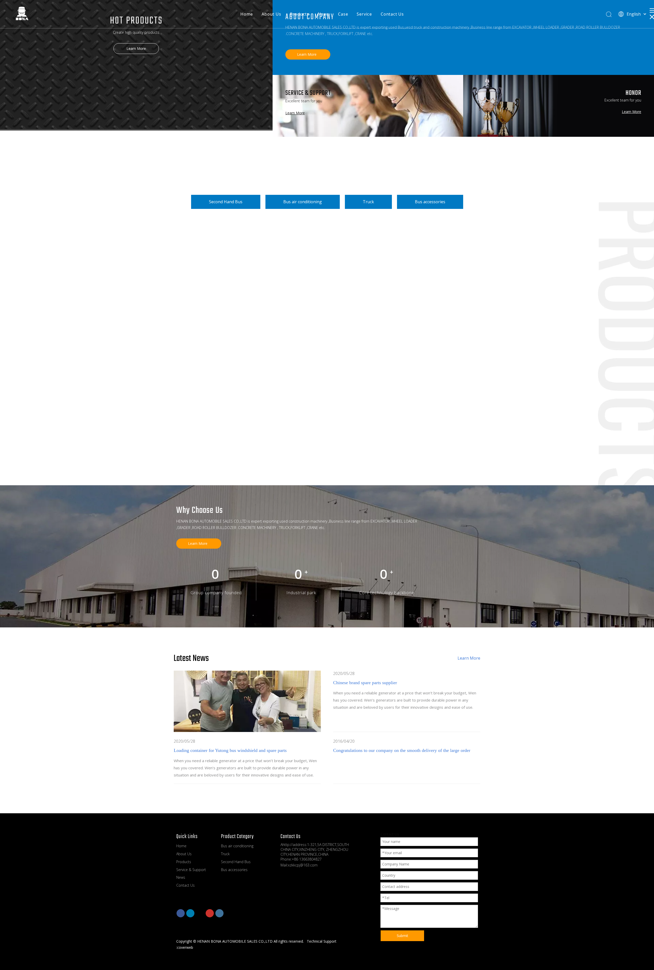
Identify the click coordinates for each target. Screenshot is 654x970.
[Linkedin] (190, 913)
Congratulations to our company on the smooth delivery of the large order (401, 750)
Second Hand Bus (225, 202)
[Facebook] (181, 913)
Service (364, 14)
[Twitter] (200, 913)
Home (246, 14)
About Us (271, 14)
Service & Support (191, 869)
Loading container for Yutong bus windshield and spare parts (230, 750)
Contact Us (392, 14)
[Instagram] (219, 913)
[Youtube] (210, 913)
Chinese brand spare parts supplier (365, 682)
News (323, 14)
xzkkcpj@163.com (303, 865)
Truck (368, 202)
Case (343, 14)
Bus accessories (430, 202)
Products (299, 14)
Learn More (136, 48)
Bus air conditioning (302, 202)
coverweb (185, 947)
